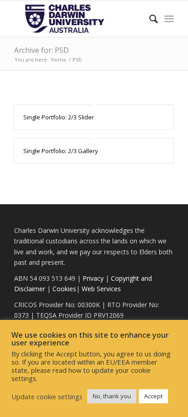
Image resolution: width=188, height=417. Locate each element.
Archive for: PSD (41, 50)
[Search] (149, 18)
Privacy (93, 278)
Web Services (101, 288)
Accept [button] (153, 396)
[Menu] (169, 19)
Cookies (64, 288)
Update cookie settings (47, 396)
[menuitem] (149, 18)
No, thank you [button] (112, 396)
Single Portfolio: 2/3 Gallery (60, 151)
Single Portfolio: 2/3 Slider (58, 117)
